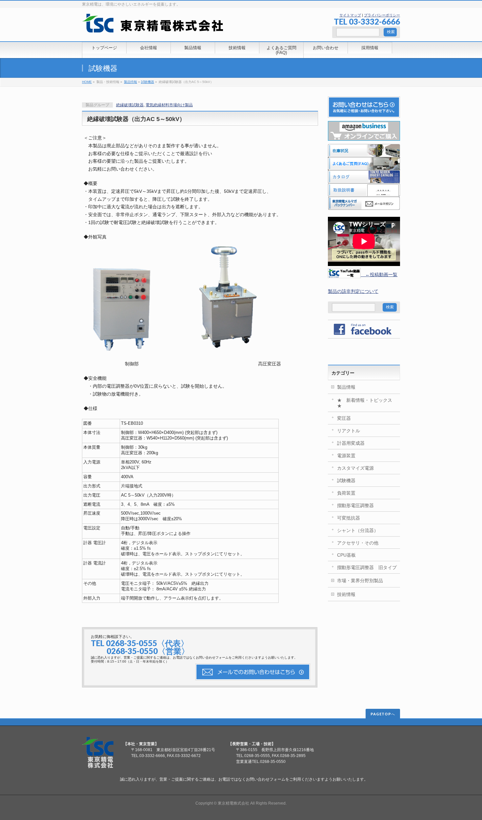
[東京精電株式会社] (152, 25)
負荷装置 (346, 493)
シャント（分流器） (357, 530)
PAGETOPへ (383, 714)
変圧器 (344, 418)
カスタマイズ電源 (355, 468)
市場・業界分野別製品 (360, 580)
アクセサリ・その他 (357, 542)
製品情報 (130, 82)
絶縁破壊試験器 (130, 105)
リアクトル (348, 430)
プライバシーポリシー (382, 15)
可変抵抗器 (348, 518)
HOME (87, 82)
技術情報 (346, 594)
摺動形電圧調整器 (355, 505)
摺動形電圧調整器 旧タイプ (367, 567)
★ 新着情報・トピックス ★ (367, 403)
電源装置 (346, 455)
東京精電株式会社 (233, 803)
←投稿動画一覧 (379, 274)
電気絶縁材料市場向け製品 (169, 105)
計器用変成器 (351, 443)
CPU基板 (346, 555)
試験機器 (103, 68)
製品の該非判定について (353, 291)
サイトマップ (350, 15)
